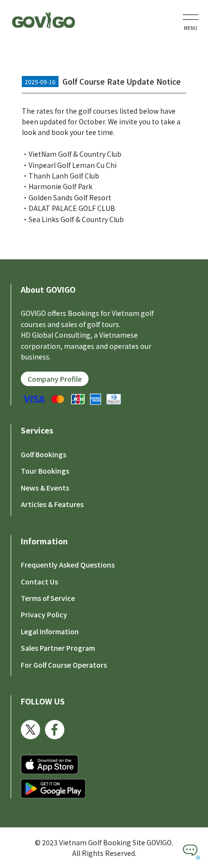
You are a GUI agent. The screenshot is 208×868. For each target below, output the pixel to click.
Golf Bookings (43, 454)
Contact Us (39, 581)
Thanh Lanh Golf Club (64, 175)
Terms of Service (48, 598)
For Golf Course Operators (64, 665)
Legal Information (50, 631)
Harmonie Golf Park (60, 186)
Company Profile (55, 379)
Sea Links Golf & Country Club (76, 219)
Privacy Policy (44, 614)
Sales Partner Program (58, 648)
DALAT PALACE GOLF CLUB (72, 208)
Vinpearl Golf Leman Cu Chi (73, 165)
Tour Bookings (45, 471)
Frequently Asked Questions (68, 564)
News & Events (45, 488)
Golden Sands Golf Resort (70, 197)
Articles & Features (52, 504)
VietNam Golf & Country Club (75, 154)
